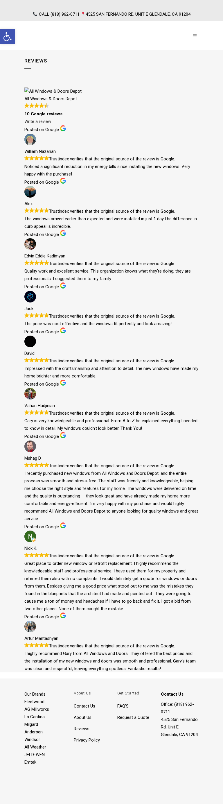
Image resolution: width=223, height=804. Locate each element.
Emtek (30, 762)
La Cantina (34, 716)
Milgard (31, 724)
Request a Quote (133, 717)
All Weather (35, 747)
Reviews (81, 728)
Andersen (33, 732)
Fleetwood (34, 701)
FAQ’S (123, 706)
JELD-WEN (34, 754)
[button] (7, 36)
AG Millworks (36, 709)
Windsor (32, 739)
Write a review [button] (37, 121)
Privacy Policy (87, 740)
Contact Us (84, 706)
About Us (82, 717)
